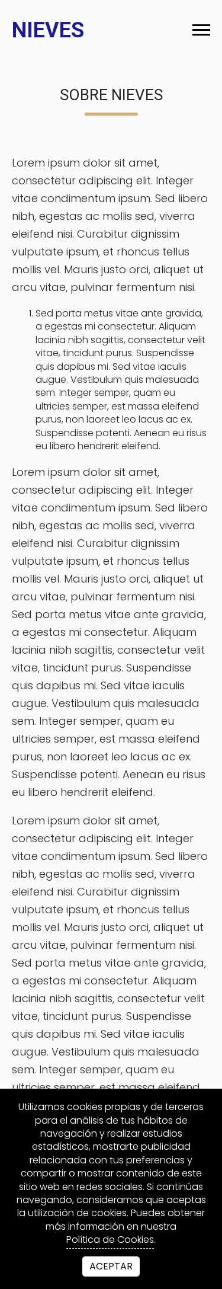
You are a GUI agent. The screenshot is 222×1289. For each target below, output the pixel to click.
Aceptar (111, 1266)
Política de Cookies (110, 1239)
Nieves (48, 30)
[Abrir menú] (201, 30)
